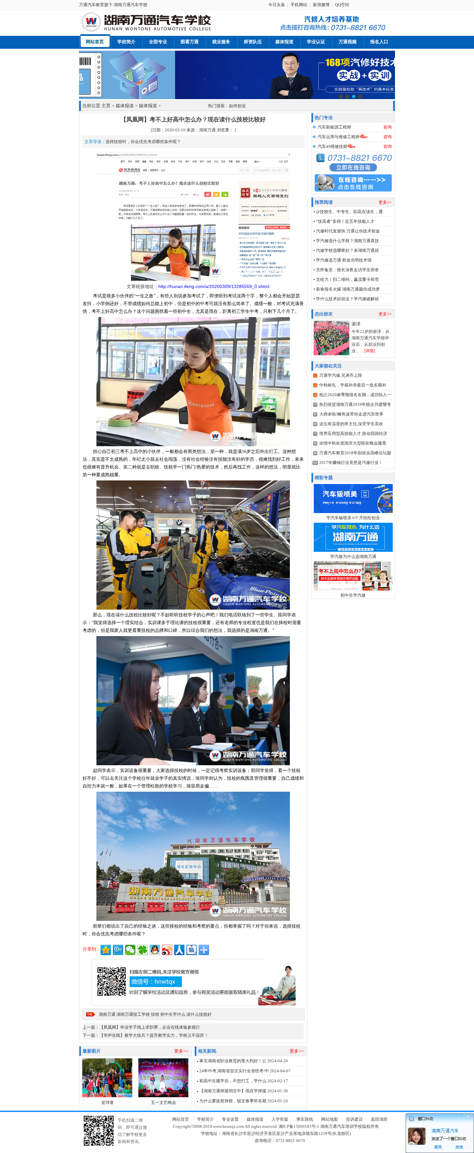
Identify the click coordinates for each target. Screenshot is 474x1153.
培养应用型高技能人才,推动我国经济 (353, 433)
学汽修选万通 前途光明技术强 (343, 260)
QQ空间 (342, 4)
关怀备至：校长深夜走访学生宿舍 (347, 269)
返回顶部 (379, 1119)
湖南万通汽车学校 (130, 4)
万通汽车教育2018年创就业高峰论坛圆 (355, 452)
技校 (155, 1014)
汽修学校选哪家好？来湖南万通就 (347, 250)
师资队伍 (253, 41)
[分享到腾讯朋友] (142, 950)
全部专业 (158, 41)
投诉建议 (354, 1119)
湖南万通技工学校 (133, 1014)
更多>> (181, 1051)
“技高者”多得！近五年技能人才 (345, 221)
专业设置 (230, 1119)
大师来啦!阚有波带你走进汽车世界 (351, 414)
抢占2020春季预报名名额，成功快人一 (355, 394)
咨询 (387, 127)
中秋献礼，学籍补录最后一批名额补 (352, 385)
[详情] (369, 350)
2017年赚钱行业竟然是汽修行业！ (351, 462)
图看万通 (190, 41)
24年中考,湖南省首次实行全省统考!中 (234, 1070)
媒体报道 (284, 41)
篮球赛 (107, 1102)
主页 (106, 105)
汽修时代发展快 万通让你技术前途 (348, 231)
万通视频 (348, 41)
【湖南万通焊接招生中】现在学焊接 (232, 1090)
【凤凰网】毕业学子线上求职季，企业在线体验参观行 (149, 1027)
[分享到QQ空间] (106, 950)
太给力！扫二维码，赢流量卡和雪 (347, 279)
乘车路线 (304, 1119)
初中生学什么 (172, 1014)
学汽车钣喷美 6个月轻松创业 (353, 517)
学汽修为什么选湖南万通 (353, 556)
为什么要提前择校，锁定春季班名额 (232, 1100)
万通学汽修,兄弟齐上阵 (340, 375)
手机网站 (299, 4)
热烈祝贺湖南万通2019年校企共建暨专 (355, 404)
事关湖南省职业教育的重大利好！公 (232, 1060)
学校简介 (126, 41)
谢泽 (355, 324)
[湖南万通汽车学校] (160, 30)
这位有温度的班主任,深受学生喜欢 (351, 423)
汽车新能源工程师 (334, 127)
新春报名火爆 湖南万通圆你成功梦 (348, 289)
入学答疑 (280, 1119)
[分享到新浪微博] (167, 950)
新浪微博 (321, 4)
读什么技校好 (199, 1014)
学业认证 (316, 41)
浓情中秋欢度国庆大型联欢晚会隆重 (352, 443)
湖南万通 (107, 1014)
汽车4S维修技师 (332, 146)
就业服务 (221, 41)
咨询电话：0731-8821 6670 (280, 1140)
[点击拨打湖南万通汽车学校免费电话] (331, 31)
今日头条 (276, 4)
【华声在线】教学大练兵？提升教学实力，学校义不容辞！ (153, 1035)
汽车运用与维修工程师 (339, 136)
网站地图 (329, 1119)
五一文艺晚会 (163, 1102)
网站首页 (95, 41)
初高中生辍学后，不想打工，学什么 (232, 1080)
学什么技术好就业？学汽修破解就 (347, 298)
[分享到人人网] (179, 950)
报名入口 (379, 41)
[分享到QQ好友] (155, 950)
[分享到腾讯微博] (118, 950)
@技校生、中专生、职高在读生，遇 (349, 211)
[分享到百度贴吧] (191, 950)
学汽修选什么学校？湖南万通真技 (347, 240)
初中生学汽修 (353, 595)
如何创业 (237, 105)
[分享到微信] (130, 950)
